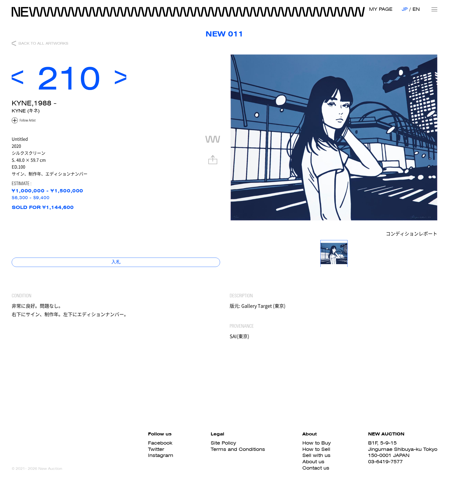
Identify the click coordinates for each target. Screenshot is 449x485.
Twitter (156, 449)
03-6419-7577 (385, 461)
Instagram (160, 455)
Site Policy (223, 443)
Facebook (160, 443)
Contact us (315, 468)
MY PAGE (380, 9)
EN (416, 9)
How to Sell (316, 449)
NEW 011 (224, 34)
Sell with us (316, 455)
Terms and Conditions (238, 449)
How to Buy (316, 443)
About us (313, 461)
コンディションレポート (411, 234)
